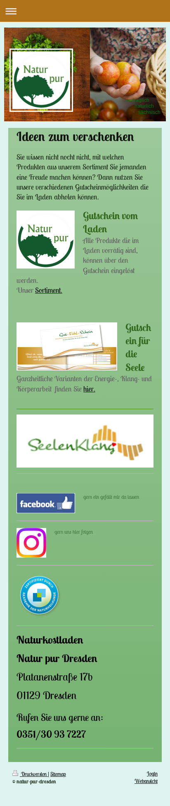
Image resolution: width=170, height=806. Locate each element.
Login (152, 773)
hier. (89, 389)
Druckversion (34, 774)
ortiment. (50, 290)
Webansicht (146, 781)
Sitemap (58, 774)
